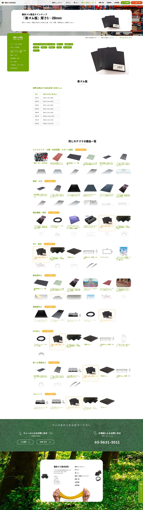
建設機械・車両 (68, 44)
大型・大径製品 (15, 47)
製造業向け (43, 47)
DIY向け (59, 47)
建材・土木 (59, 44)
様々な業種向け (67, 47)
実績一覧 (101, 2)
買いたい (76, 2)
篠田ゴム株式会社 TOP (91, 37)
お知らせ (56, 476)
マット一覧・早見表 (16, 44)
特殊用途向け (14, 68)
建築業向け (51, 47)
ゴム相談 (126, 2)
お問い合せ (138, 2)
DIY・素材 (36, 47)
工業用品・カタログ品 (17, 65)
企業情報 (109, 2)
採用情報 (116, 2)
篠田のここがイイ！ (57, 2)
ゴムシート (36, 50)
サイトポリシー (57, 483)
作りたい (68, 2)
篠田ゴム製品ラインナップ (89, 2)
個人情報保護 (57, 481)
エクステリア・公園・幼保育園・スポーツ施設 (44, 44)
